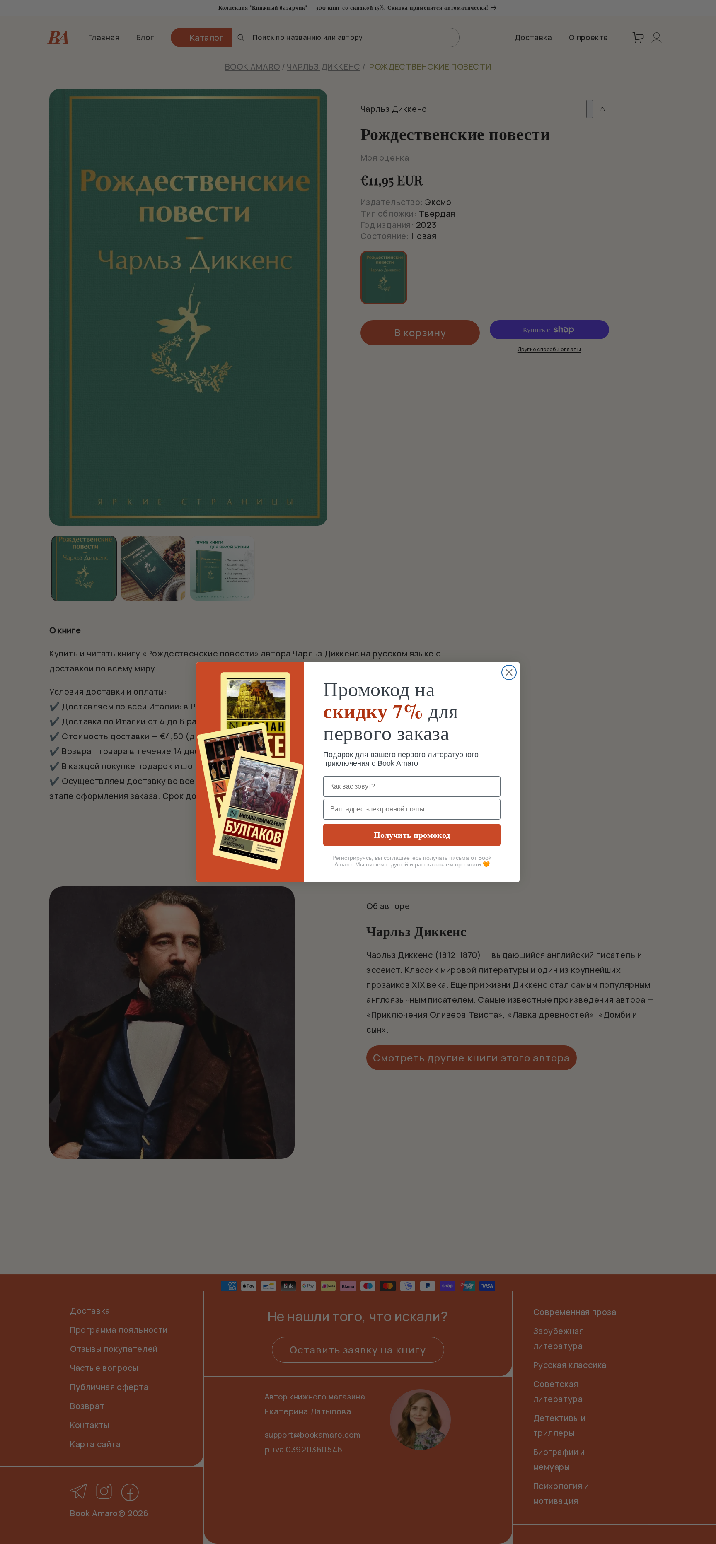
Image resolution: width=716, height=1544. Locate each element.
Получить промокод (412, 835)
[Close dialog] (509, 672)
